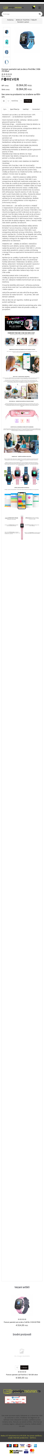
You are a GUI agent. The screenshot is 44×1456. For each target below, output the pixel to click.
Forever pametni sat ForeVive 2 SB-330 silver (22, 1375)
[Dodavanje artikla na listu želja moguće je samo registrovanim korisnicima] (8, 101)
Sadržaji (26, 109)
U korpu (28, 101)
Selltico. (33, 1438)
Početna (10, 20)
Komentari (36, 109)
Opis (4, 109)
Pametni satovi (23, 22)
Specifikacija (14, 109)
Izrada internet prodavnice (18, 1438)
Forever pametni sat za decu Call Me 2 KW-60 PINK (22, 1322)
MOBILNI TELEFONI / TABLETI (26, 20)
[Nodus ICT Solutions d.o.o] (13, 8)
